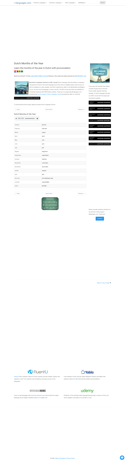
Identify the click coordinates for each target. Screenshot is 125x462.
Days (17, 109)
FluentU (16, 376)
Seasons (81, 109)
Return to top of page (103, 283)
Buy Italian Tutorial (93, 120)
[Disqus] (62, 430)
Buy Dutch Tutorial (93, 143)
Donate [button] (100, 218)
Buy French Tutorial (92, 102)
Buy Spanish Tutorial (92, 126)
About (57, 458)
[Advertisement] (50, 19)
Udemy (105, 395)
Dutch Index (49, 109)
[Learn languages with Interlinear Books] (37, 390)
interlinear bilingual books (38, 395)
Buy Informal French (92, 109)
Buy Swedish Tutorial (92, 138)
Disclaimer (63, 458)
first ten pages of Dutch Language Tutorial (49, 94)
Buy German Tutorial (92, 132)
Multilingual (81, 3)
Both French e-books (92, 115)
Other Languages (70, 3)
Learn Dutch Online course (39, 76)
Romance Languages (40, 3)
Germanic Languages (55, 3)
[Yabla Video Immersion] (87, 372)
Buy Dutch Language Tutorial (20, 98)
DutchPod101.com (80, 76)
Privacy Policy (71, 458)
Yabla (76, 379)
